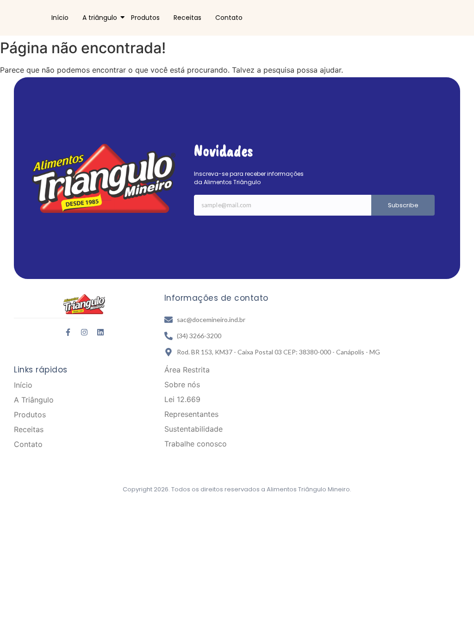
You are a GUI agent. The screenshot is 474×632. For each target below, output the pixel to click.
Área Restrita (187, 369)
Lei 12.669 (182, 399)
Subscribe (403, 205)
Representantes (191, 414)
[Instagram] (84, 332)
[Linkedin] (100, 332)
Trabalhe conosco (195, 443)
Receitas (187, 17)
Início (60, 17)
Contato (229, 17)
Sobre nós (182, 384)
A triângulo (99, 17)
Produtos (145, 17)
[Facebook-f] (68, 332)
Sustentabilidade (193, 429)
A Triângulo (34, 399)
